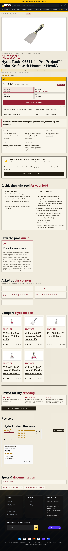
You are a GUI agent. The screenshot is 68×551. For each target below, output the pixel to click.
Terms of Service (12, 514)
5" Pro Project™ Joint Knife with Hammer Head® (11, 370)
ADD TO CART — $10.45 (34, 102)
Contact (9, 502)
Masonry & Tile (37, 9)
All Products (7, 9)
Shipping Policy (12, 505)
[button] (5, 75)
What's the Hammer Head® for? (12, 288)
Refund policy (37, 542)
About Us (30, 502)
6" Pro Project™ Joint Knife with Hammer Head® (33, 370)
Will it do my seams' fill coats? (46, 294)
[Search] (57, 5)
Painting (24, 9)
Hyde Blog (30, 505)
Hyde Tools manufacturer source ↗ (34, 487)
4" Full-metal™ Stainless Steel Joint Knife (33, 336)
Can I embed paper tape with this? (47, 288)
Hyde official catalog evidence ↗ (12, 487)
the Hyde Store (15, 542)
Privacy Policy (11, 511)
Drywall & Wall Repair (17, 13)
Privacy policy (47, 542)
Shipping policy (28, 544)
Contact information (40, 544)
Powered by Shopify (25, 542)
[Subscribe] (36, 527)
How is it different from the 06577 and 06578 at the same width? (15, 295)
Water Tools (46, 9)
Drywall (30, 9)
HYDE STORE (4, 13)
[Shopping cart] (65, 5)
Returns (9, 508)
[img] (18, 453)
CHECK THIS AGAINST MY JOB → (34, 173)
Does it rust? (7, 302)
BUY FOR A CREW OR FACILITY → (18, 408)
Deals (62, 9)
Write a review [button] (59, 430)
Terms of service (57, 542)
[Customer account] (61, 5)
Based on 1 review (9, 432)
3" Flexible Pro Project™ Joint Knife (11, 336)
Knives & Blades (16, 9)
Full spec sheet (8, 481)
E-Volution (54, 9)
